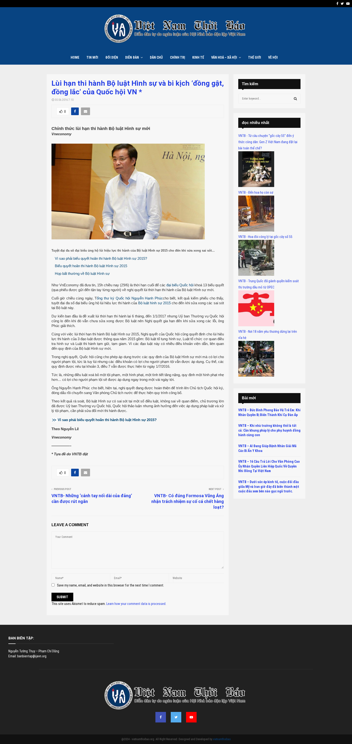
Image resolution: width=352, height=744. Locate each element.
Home (75, 57)
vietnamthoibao (222, 739)
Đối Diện (111, 57)
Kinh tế (198, 57)
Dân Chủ (156, 57)
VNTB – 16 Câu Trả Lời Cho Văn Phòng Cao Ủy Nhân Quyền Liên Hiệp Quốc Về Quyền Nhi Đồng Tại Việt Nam (269, 466)
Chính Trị (177, 57)
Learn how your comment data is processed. (136, 604)
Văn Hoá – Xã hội (224, 57)
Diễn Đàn (132, 57)
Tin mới (92, 57)
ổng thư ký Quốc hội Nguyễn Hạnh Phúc (130, 298)
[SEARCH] (295, 98)
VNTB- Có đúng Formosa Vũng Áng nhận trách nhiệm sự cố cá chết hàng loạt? (187, 501)
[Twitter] (176, 717)
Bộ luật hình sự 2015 (154, 303)
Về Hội (273, 57)
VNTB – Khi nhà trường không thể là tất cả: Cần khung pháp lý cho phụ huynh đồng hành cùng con (269, 430)
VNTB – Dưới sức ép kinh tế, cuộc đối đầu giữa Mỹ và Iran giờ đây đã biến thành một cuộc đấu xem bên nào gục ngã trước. (268, 486)
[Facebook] (160, 717)
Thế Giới (254, 57)
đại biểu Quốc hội (179, 285)
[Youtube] (191, 717)
